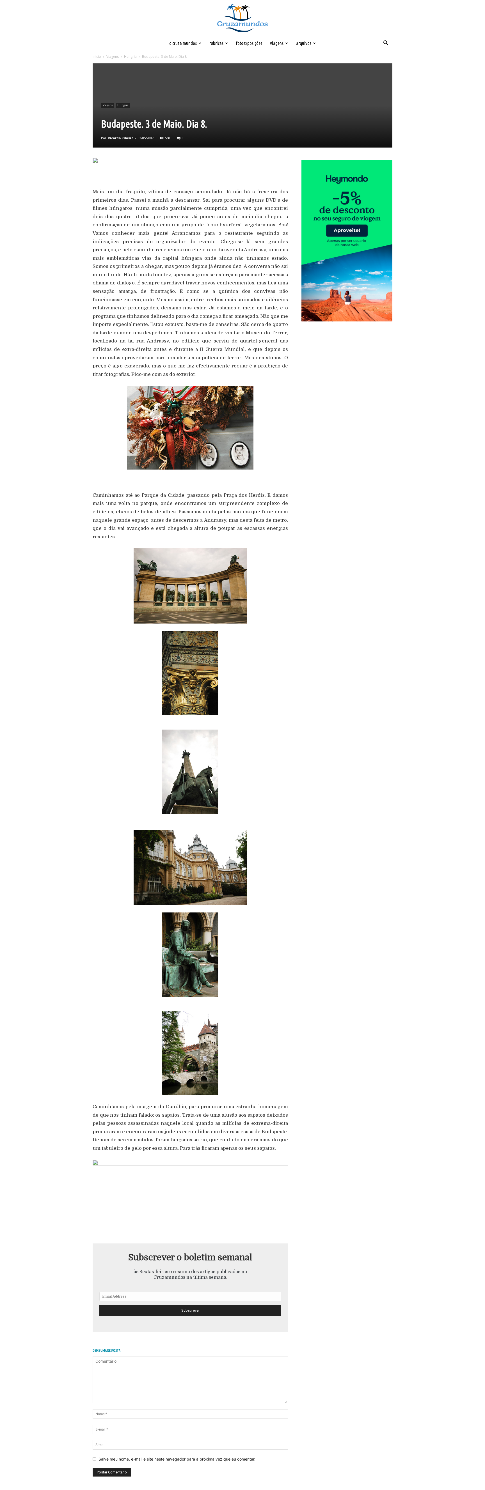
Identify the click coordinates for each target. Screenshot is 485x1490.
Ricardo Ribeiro (120, 138)
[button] (385, 43)
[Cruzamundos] (242, 18)
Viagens (276, 43)
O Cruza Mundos (183, 43)
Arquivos (303, 43)
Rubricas (216, 43)
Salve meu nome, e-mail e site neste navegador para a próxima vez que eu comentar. (177, 1459)
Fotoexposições (249, 43)
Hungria (130, 56)
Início (97, 56)
